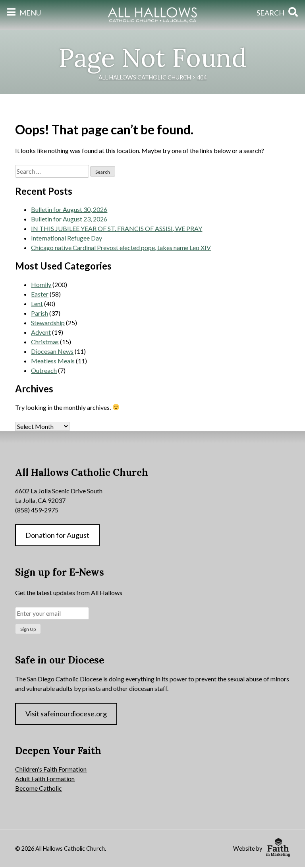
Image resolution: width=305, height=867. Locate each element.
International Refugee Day (66, 238)
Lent (37, 303)
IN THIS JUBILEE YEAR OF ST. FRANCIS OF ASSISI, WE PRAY (116, 228)
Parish (39, 313)
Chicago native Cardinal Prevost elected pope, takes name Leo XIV (121, 247)
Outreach (44, 370)
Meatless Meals (53, 361)
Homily (41, 284)
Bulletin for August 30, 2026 (69, 209)
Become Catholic (38, 788)
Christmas (45, 341)
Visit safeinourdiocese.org (66, 713)
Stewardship (48, 322)
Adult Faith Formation (45, 778)
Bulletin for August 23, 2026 (69, 219)
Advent (41, 332)
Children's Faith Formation (51, 769)
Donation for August (57, 535)
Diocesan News (52, 351)
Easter (39, 294)
